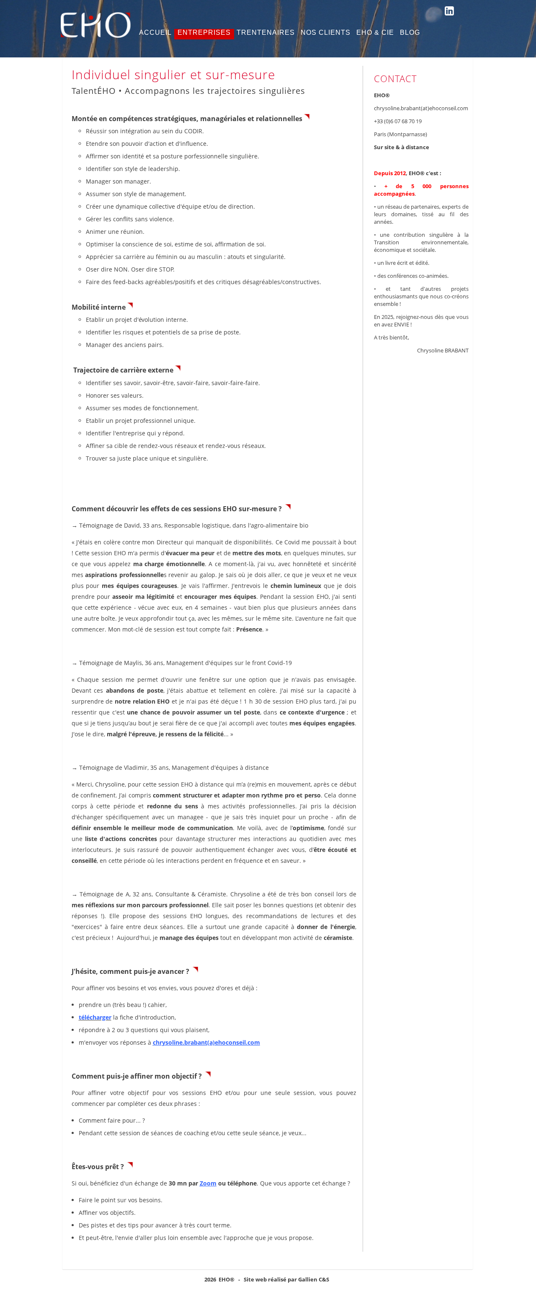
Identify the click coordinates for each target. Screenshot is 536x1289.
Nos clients (325, 32)
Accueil (155, 32)
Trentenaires (266, 32)
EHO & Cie (375, 32)
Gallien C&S (313, 1279)
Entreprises (204, 32)
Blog (410, 32)
